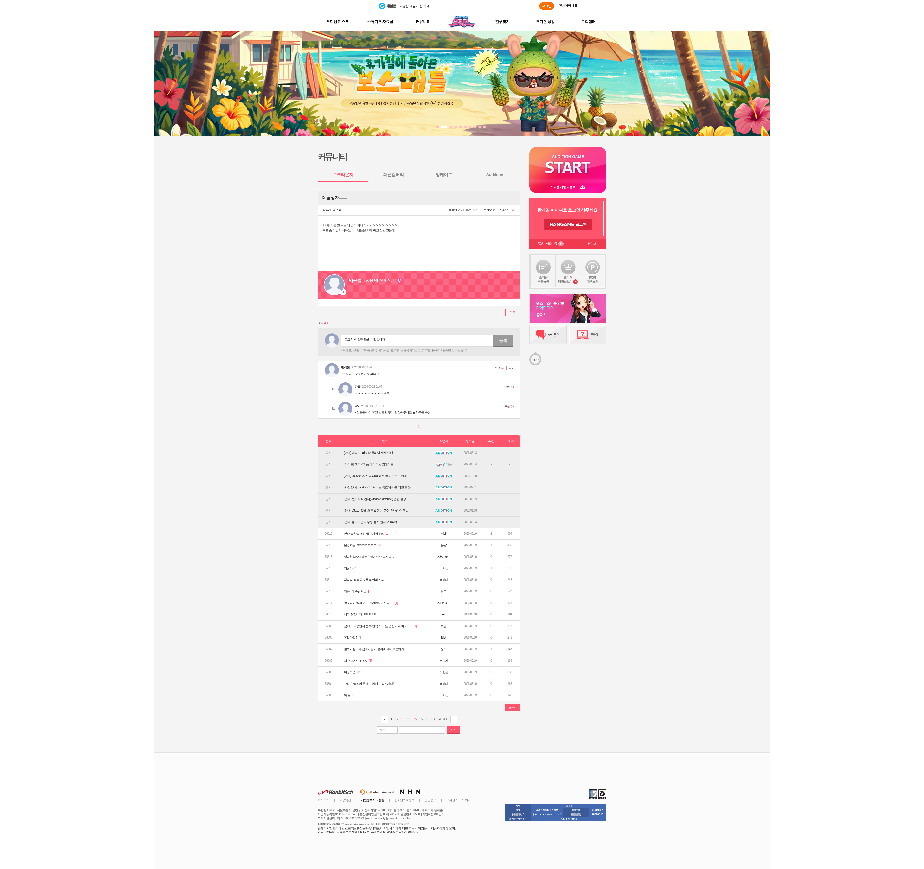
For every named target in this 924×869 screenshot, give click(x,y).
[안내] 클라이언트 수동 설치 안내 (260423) (370, 522)
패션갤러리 (393, 174)
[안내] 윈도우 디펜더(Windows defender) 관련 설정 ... (376, 499)
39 (438, 719)
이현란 (443, 672)
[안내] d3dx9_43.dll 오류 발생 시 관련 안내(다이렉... (376, 510)
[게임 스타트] (567, 164)
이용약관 (345, 800)
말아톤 (345, 367)
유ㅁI (444, 591)
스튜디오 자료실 (380, 21)
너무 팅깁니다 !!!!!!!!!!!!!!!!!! (360, 614)
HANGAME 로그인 (568, 224)
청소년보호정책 (404, 800)
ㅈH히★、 (443, 556)
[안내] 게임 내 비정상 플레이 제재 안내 (368, 453)
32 (396, 719)
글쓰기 (512, 707)
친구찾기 (502, 21)
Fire (444, 614)
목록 (512, 312)
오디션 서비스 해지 (458, 800)
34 (408, 719)
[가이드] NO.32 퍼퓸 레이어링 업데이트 (368, 464)
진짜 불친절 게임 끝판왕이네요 (366, 533)
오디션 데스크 (337, 21)
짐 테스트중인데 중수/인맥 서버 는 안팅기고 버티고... (380, 626)
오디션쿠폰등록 (543, 279)
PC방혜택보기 (592, 279)
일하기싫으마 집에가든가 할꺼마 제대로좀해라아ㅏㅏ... (379, 649)
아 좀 (349, 695)
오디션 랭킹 (545, 21)
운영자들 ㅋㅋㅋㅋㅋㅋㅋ (362, 545)
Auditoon (494, 174)
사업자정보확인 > (433, 814)
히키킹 (443, 568)
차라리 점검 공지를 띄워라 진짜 (364, 580)
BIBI (443, 637)
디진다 (350, 568)
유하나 (443, 580)
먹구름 (336, 210)
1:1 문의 (548, 334)
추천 (497, 367)
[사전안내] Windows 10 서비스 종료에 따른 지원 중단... (378, 487)
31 (390, 719)
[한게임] (359, 6)
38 (432, 719)
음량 (444, 545)
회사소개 (323, 800)
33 (402, 719)
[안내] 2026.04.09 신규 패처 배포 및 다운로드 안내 (375, 476)
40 (444, 719)
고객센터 (588, 21)
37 (426, 719)
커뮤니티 (423, 21)
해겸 (444, 626)
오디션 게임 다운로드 (567, 187)
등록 (503, 340)
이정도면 (352, 672)
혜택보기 (593, 243)
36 (420, 719)
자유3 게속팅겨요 (357, 591)
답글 (511, 367)
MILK (444, 533)
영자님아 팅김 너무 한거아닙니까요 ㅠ (371, 603)
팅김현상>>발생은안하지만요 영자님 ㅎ (369, 556)
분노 (444, 649)
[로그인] (546, 6)
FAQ (587, 334)
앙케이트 (444, 174)
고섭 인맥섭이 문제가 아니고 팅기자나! (369, 683)
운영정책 (430, 800)
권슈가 (443, 660)
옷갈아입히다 (352, 637)
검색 (453, 729)
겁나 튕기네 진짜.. (358, 660)
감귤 (357, 386)
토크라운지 (343, 174)
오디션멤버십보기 (565, 279)
